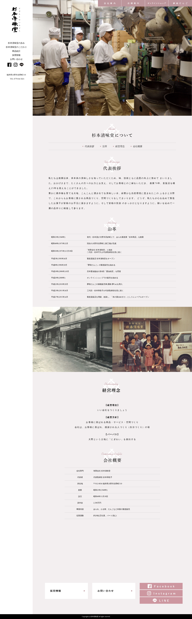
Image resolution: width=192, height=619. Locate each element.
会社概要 (137, 146)
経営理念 (120, 146)
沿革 (104, 146)
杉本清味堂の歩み (16, 43)
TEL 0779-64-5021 (17, 79)
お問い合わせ (16, 59)
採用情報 (16, 55)
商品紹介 (16, 51)
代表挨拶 (89, 146)
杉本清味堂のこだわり (16, 47)
